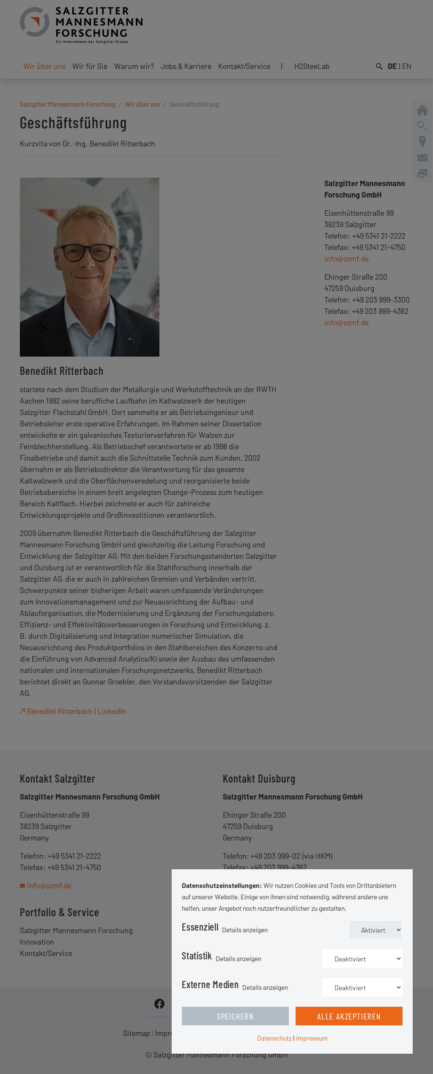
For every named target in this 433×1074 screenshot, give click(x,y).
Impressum (312, 1038)
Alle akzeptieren (349, 1016)
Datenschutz (274, 1038)
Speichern (235, 1016)
